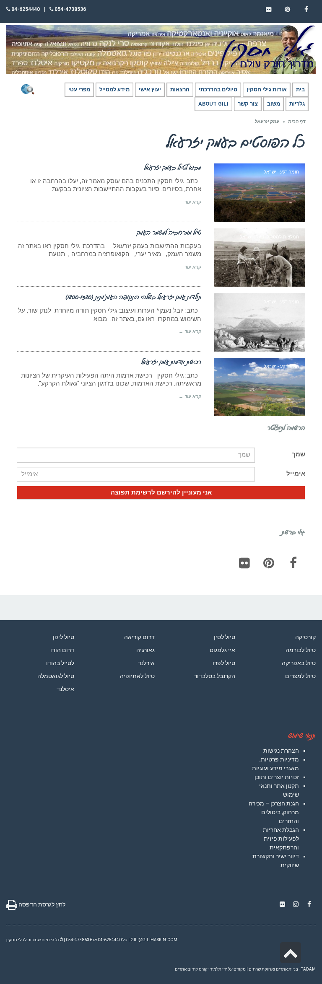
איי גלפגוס (222, 650)
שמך (298, 454)
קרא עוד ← (190, 202)
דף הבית (296, 121)
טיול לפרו (224, 663)
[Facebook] (293, 563)
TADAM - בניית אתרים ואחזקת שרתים (282, 969)
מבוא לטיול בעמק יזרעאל (172, 167)
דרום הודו (62, 650)
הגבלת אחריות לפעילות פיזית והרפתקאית (281, 838)
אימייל (295, 473)
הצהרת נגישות (281, 750)
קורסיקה (305, 637)
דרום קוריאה (139, 637)
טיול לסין (224, 637)
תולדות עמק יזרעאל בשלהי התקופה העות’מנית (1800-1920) (133, 296)
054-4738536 (69, 9)
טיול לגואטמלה (55, 676)
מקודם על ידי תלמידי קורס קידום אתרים (210, 969)
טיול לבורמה (301, 650)
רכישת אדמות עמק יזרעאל (171, 361)
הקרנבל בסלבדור (214, 676)
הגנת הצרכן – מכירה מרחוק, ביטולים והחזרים (274, 812)
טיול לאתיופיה (137, 676)
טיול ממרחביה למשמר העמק (169, 232)
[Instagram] (295, 904)
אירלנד (146, 663)
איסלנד (65, 689)
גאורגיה (145, 650)
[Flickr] (244, 563)
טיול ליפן (63, 637)
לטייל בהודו (60, 663)
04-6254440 (25, 9)
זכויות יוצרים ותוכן (276, 777)
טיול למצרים (300, 676)
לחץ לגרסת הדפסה (41, 904)
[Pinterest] (269, 563)
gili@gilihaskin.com (153, 939)
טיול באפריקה (299, 663)
